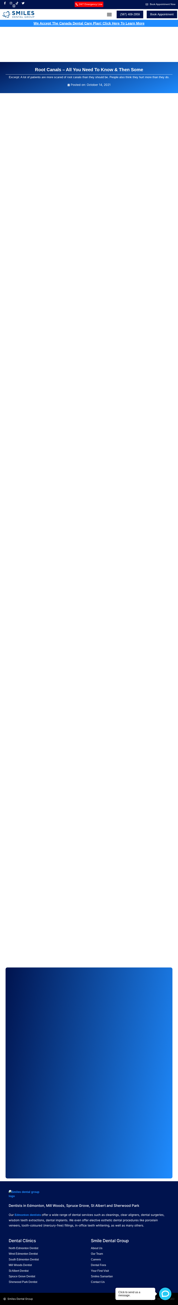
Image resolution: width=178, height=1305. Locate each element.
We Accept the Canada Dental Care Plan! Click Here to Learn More (89, 23)
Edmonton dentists (28, 1215)
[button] (109, 14)
